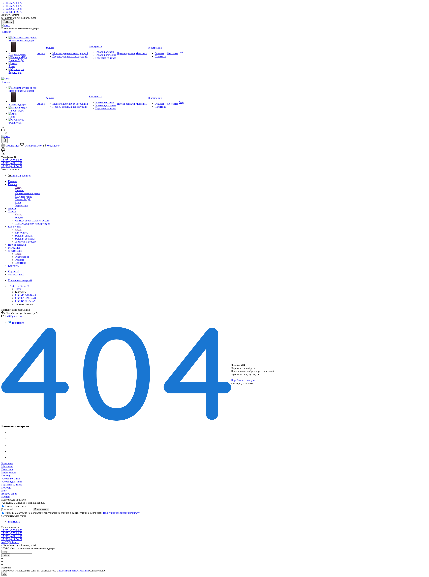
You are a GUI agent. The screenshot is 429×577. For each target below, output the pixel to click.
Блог (4, 490)
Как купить (21, 232)
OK (4, 574)
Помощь (6, 475)
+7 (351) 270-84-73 (11, 2)
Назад (18, 187)
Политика (7, 469)
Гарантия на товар (11, 484)
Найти (6, 555)
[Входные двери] (23, 47)
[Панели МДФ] (23, 57)
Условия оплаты (10, 478)
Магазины (7, 466)
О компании (22, 256)
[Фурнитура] (23, 69)
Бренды (5, 496)
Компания (7, 463)
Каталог (19, 190)
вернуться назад (245, 383)
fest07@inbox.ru (13, 316)
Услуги (19, 217)
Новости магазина (15, 506)
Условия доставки (11, 481)
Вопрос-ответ (9, 493)
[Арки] (23, 63)
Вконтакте (18, 322)
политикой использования (73, 570)
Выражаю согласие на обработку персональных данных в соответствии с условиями (72, 512)
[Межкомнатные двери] (23, 37)
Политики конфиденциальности (121, 512)
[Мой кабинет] (3, 130)
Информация (8, 472)
